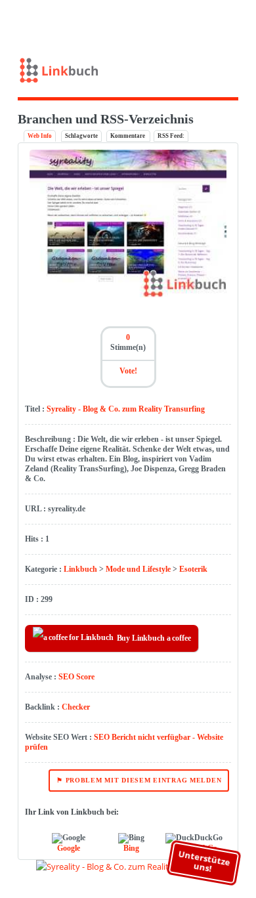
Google (68, 848)
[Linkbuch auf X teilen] (200, 22)
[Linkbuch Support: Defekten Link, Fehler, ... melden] (238, 22)
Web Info (40, 136)
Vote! (128, 370)
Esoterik (193, 569)
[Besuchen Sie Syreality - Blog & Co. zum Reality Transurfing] (128, 294)
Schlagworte (81, 136)
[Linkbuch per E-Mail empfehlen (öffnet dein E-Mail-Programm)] (181, 22)
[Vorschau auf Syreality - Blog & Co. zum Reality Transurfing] (128, 866)
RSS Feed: (171, 136)
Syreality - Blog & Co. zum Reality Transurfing (126, 409)
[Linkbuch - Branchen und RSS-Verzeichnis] (128, 73)
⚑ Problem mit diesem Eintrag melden (138, 780)
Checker (76, 707)
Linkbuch (80, 569)
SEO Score (76, 676)
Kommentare (128, 136)
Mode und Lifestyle (138, 569)
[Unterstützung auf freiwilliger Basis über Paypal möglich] (219, 22)
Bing (131, 848)
